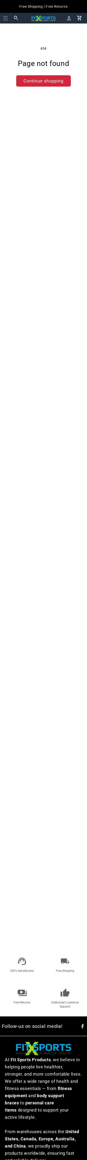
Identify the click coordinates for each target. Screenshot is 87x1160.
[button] (5, 18)
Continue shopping (43, 80)
